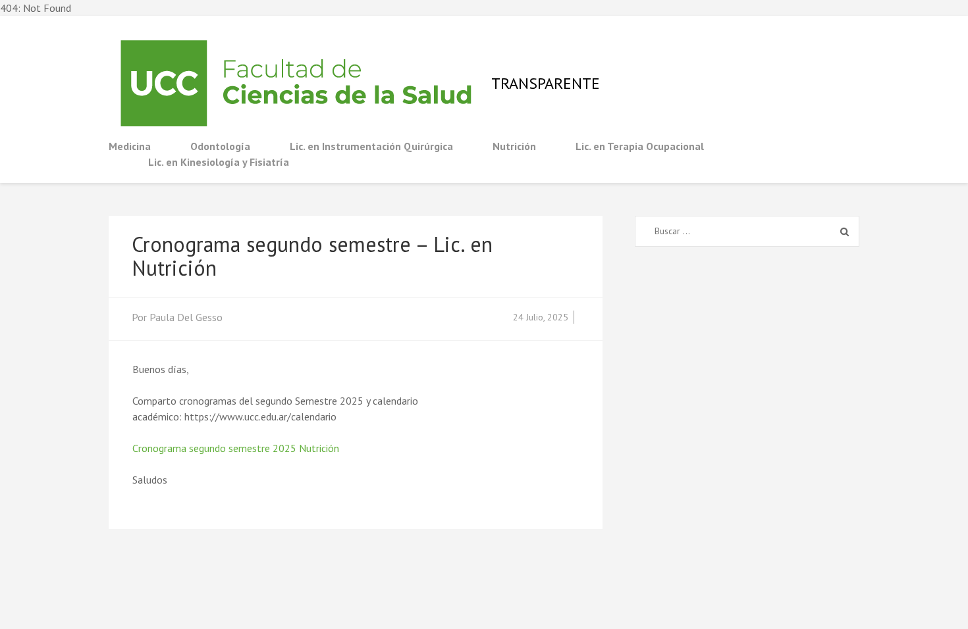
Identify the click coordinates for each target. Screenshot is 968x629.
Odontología (220, 146)
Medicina (130, 146)
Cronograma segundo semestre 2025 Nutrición (235, 448)
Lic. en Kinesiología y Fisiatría (218, 161)
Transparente (545, 83)
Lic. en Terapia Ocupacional (640, 146)
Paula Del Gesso (186, 317)
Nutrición (514, 146)
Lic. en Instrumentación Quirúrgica (371, 146)
